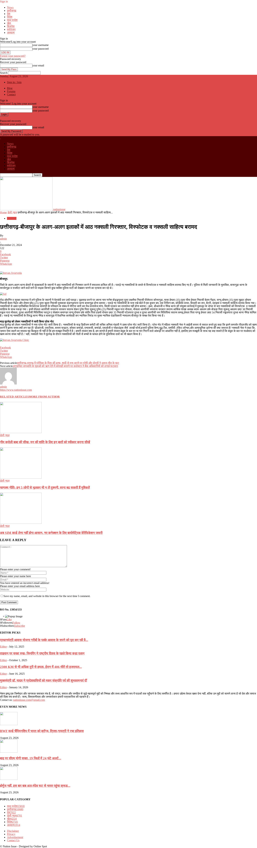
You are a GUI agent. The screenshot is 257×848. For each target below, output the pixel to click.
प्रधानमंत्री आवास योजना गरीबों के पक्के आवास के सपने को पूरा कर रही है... (44, 640)
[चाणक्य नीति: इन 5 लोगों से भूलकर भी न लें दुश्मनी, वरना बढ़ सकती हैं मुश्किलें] (21, 477)
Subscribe (19, 625)
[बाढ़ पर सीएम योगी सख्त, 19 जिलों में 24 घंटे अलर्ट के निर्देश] (8, 751)
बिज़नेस (11, 26)
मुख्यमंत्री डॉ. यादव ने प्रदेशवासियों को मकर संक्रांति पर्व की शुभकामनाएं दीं (43, 680)
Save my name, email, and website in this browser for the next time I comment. (46, 596)
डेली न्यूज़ (12, 212)
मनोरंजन (11, 29)
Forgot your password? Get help (18, 117)
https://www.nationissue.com (16, 389)
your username (40, 45)
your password (40, 48)
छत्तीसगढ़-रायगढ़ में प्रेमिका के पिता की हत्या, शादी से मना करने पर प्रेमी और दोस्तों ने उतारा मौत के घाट (68, 362)
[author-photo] (8, 383)
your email (38, 65)
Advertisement (15, 837)
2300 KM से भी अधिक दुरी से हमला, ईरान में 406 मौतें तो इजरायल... (41, 667)
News (10, 7)
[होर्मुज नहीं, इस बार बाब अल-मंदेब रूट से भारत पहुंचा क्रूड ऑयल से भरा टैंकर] (8, 778)
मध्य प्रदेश (12, 20)
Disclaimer (13, 830)
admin (3, 238)
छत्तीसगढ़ (11, 10)
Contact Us (13, 840)
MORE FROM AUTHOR (44, 396)
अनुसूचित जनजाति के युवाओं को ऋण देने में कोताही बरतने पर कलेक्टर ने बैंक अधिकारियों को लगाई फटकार (65, 366)
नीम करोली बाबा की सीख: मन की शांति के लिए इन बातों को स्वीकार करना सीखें (45, 442)
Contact (11, 94)
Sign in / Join (14, 82)
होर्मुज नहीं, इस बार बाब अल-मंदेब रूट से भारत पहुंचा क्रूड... (35, 786)
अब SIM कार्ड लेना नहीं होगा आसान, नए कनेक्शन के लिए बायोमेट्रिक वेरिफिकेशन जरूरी (51, 533)
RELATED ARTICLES (14, 396)
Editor (3, 646)
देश (8, 13)
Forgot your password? (13, 55)
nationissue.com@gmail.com (29, 699)
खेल (9, 23)
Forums (11, 91)
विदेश (9, 16)
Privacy (11, 834)
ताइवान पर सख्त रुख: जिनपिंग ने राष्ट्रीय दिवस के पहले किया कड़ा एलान (42, 653)
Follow (16, 622)
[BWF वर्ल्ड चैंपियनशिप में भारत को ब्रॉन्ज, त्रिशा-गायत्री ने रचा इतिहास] (8, 724)
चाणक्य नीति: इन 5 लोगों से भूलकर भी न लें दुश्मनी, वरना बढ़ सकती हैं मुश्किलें (45, 487)
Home (3, 212)
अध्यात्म (11, 32)
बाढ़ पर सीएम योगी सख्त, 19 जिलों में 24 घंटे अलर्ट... (30, 758)
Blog (9, 88)
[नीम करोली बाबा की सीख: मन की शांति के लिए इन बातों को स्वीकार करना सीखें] (21, 432)
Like (9, 619)
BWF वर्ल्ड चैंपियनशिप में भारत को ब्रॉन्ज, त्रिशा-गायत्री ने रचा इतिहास (42, 731)
